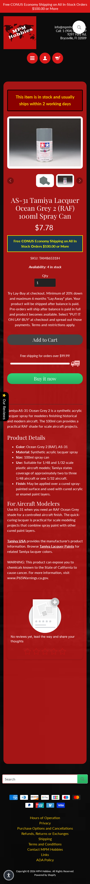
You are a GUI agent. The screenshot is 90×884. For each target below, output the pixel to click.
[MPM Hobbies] (19, 32)
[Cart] (57, 58)
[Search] (82, 779)
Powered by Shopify (45, 874)
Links (45, 854)
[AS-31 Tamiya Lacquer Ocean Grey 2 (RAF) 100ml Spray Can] (65, 180)
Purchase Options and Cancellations (45, 828)
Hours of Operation (45, 818)
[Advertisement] (45, 709)
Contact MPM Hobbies (45, 849)
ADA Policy (45, 860)
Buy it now (45, 378)
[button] (8, 875)
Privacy (45, 823)
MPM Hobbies (43, 871)
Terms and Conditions (45, 844)
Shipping (45, 839)
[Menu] (32, 58)
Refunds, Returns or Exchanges (45, 833)
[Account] (45, 58)
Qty (45, 275)
